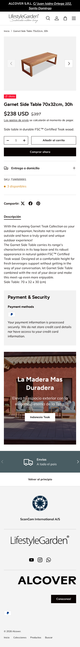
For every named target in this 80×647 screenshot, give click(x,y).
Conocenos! (63, 599)
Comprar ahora (40, 152)
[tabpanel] (40, 254)
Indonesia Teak (40, 417)
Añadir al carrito (54, 140)
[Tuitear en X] (23, 203)
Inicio (7, 31)
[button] (65, 18)
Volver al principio (40, 479)
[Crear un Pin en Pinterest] (38, 203)
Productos (35, 637)
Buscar (48, 637)
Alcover (16, 631)
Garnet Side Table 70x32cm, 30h (30, 31)
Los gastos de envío (16, 120)
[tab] (12, 216)
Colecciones (19, 637)
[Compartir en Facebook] (30, 203)
